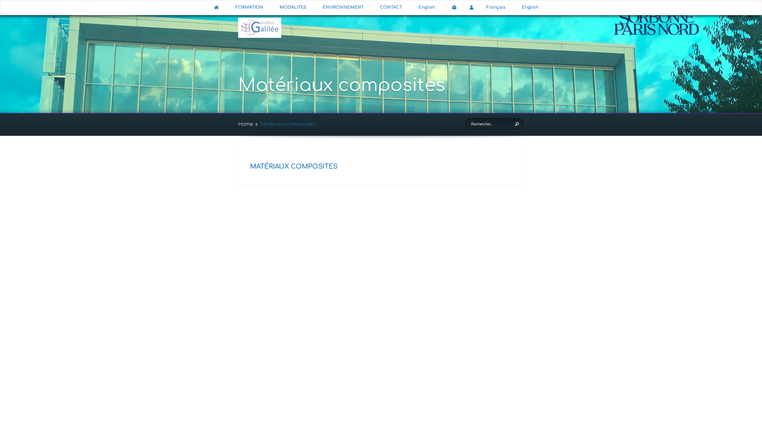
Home (245, 124)
